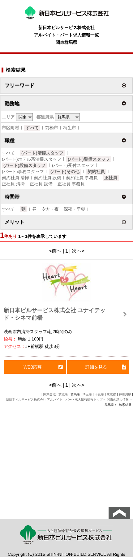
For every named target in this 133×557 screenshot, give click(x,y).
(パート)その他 (64, 171)
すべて (32, 127)
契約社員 (96, 171)
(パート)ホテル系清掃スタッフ (31, 159)
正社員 (110, 177)
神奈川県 (125, 394)
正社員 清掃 (13, 183)
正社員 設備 (41, 183)
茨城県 (63, 394)
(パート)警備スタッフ (89, 159)
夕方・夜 (50, 209)
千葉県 (99, 394)
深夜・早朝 (74, 209)
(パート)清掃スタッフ (42, 153)
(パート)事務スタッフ (23, 171)
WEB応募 (33, 367)
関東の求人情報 (118, 399)
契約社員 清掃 (15, 177)
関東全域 (49, 394)
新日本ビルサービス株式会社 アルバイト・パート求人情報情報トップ (54, 399)
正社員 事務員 (71, 183)
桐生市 (69, 127)
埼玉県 (87, 394)
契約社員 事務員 (82, 177)
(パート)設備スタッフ (24, 165)
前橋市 (51, 127)
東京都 (111, 394)
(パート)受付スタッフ (73, 165)
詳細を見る (96, 367)
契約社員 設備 (47, 177)
